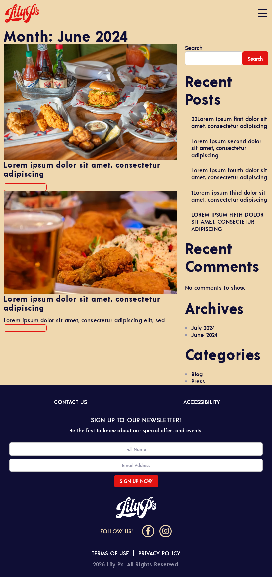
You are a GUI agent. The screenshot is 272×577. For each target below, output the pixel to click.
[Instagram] (165, 531)
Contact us (70, 401)
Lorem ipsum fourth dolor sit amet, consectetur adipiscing (229, 173)
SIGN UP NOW (136, 481)
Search (194, 47)
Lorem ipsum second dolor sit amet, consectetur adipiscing (226, 148)
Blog (197, 373)
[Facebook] (148, 531)
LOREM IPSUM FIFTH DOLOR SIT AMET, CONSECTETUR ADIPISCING (227, 221)
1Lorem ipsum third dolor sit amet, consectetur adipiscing (229, 196)
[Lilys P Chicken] (22, 13)
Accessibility (201, 401)
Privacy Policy (159, 553)
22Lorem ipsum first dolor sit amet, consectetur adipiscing (229, 122)
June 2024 (204, 334)
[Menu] (262, 13)
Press (198, 381)
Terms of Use (110, 553)
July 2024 (203, 327)
